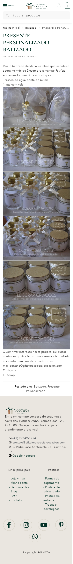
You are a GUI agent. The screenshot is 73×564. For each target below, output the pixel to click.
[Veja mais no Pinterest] (61, 527)
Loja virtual (18, 478)
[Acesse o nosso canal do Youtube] (44, 527)
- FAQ (13, 496)
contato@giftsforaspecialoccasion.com (39, 442)
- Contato (15, 500)
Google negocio (23, 455)
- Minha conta (18, 482)
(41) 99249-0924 (24, 438)
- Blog (13, 491)
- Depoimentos (19, 487)
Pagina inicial (11, 27)
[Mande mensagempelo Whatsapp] (35, 538)
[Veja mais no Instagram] (26, 527)
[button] (67, 6)
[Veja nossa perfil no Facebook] (9, 527)
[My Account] (59, 5)
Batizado (30, 27)
